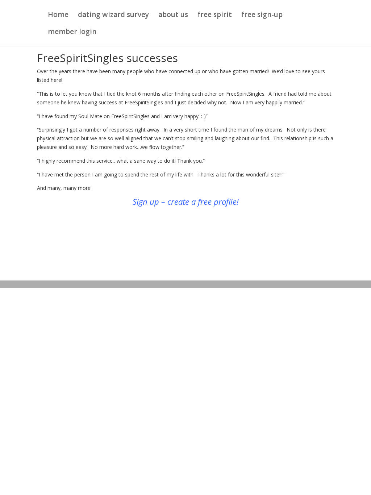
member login (72, 32)
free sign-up (262, 15)
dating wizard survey (113, 15)
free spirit (214, 15)
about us (173, 15)
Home (58, 15)
